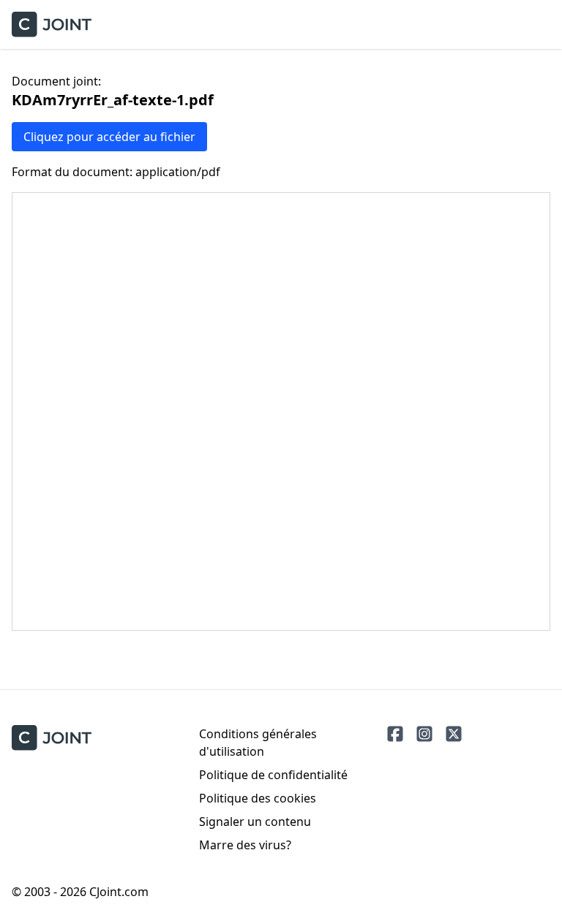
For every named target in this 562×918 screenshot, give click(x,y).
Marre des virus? (245, 845)
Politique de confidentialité (273, 775)
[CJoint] (51, 738)
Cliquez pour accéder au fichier (109, 137)
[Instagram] (424, 734)
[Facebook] (395, 734)
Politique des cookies (257, 798)
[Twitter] (453, 734)
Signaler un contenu (255, 821)
